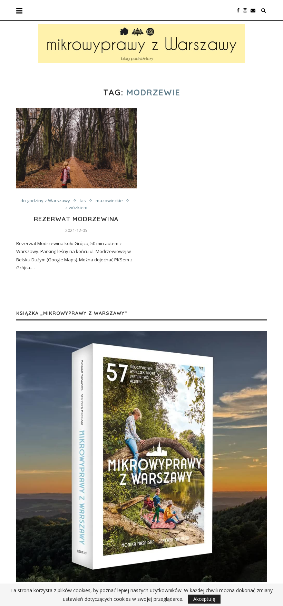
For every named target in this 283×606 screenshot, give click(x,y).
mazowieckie (109, 201)
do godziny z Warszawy (45, 201)
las (83, 201)
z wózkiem (76, 208)
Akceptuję (204, 599)
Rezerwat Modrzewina (76, 219)
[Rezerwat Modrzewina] (76, 148)
